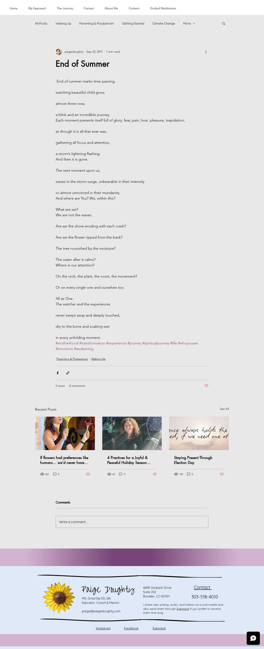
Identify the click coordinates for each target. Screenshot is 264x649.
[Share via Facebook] (58, 373)
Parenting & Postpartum (96, 23)
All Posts (41, 23)
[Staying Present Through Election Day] (199, 433)
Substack (183, 609)
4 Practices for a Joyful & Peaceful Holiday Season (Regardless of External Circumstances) (127, 460)
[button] (224, 23)
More (187, 23)
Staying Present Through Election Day (193, 460)
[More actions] (205, 51)
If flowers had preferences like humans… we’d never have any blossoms (64, 460)
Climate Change (163, 23)
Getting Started (133, 23)
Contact (203, 587)
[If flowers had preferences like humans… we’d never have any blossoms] (65, 433)
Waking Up (63, 23)
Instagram (103, 628)
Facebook (131, 628)
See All (224, 409)
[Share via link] (68, 373)
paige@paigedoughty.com (101, 611)
